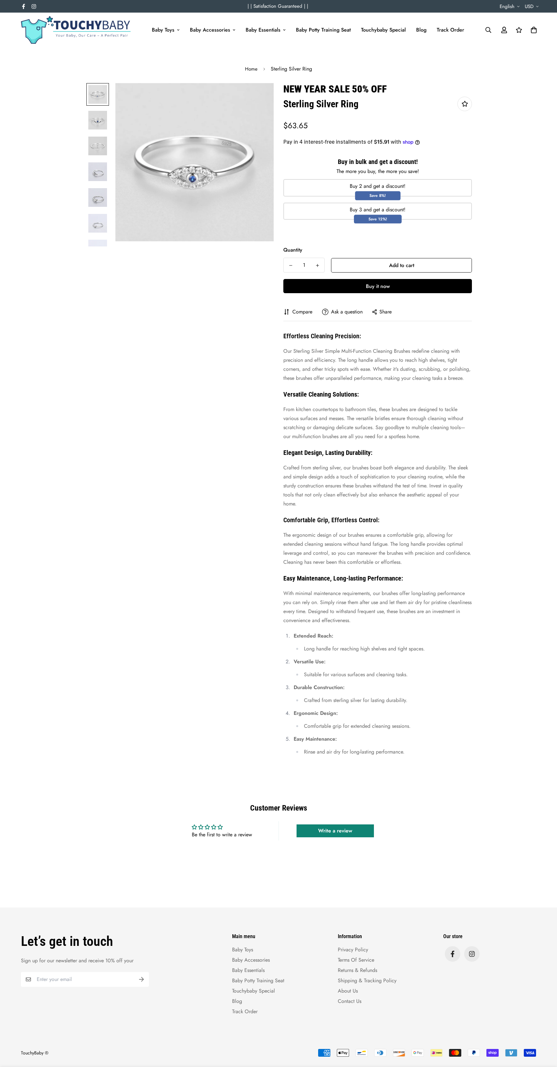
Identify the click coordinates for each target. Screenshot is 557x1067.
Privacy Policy (353, 949)
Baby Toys (163, 30)
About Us (348, 991)
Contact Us (349, 1001)
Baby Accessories (210, 30)
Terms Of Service (356, 960)
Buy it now (378, 286)
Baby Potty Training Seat (323, 30)
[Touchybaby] (76, 30)
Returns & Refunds (357, 970)
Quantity (292, 250)
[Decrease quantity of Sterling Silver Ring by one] (291, 265)
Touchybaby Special (383, 30)
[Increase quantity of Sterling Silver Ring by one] (317, 265)
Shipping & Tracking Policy (367, 980)
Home (251, 68)
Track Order (450, 30)
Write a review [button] (335, 830)
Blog (421, 30)
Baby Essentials (263, 30)
